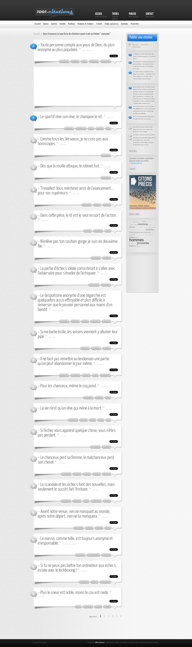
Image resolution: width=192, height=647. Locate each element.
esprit (146, 235)
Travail (99, 24)
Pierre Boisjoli (87, 50)
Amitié (54, 24)
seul (136, 224)
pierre (135, 222)
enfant (140, 222)
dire (143, 235)
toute (134, 243)
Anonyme (110, 117)
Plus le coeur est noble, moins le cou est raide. (74, 593)
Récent (135, 44)
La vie (152, 227)
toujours (147, 232)
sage (144, 237)
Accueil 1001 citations (40, 642)
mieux (131, 225)
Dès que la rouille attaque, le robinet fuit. (70, 166)
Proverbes (135, 24)
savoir (141, 237)
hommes (136, 240)
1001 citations (100, 642)
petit (151, 240)
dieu (137, 237)
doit (145, 240)
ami (140, 227)
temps (144, 227)
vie (141, 232)
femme (137, 246)
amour (132, 227)
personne (138, 235)
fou (152, 232)
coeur (150, 224)
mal (134, 230)
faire (131, 232)
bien (131, 246)
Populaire (144, 44)
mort (148, 227)
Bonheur (71, 24)
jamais (137, 232)
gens (130, 222)
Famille (63, 24)
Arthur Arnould (58, 310)
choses (142, 246)
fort (150, 243)
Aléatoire (137, 47)
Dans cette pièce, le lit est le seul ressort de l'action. (78, 215)
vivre (137, 227)
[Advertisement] (57, 86)
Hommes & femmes (86, 24)
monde (132, 235)
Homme (143, 224)
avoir (131, 244)
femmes (150, 229)
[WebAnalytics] (68, 643)
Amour (46, 24)
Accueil (38, 24)
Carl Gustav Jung (69, 544)
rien (144, 221)
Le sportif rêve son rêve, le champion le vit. (71, 117)
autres (151, 235)
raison (138, 230)
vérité (131, 230)
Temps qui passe (111, 24)
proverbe (143, 243)
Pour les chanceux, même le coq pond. (68, 386)
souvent (148, 222)
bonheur (142, 230)
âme (148, 240)
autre (132, 237)
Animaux (124, 24)
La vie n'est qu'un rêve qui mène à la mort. (71, 408)
